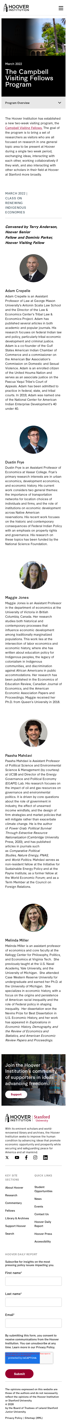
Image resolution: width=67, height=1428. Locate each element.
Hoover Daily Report (42, 1224)
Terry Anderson (42, 226)
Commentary (13, 1203)
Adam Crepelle (16, 296)
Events (38, 1206)
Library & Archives (17, 1218)
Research (11, 1195)
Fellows (10, 1210)
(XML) (39, 1418)
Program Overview (17, 103)
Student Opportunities (43, 1189)
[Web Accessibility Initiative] (16, 7)
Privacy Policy (13, 1418)
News (38, 1199)
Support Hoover (15, 1226)
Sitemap (30, 1418)
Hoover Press (43, 1234)
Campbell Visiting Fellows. (23, 127)
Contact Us (41, 1214)
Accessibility (42, 1241)
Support (16, 1094)
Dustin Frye (13, 467)
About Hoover (14, 1187)
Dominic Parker (38, 237)
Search (9, 1233)
